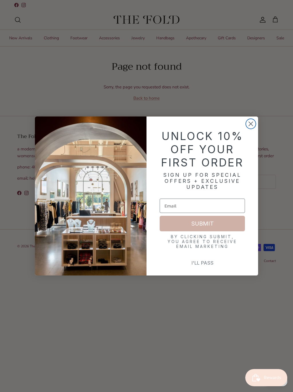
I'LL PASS (202, 263)
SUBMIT (202, 223)
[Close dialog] (251, 124)
